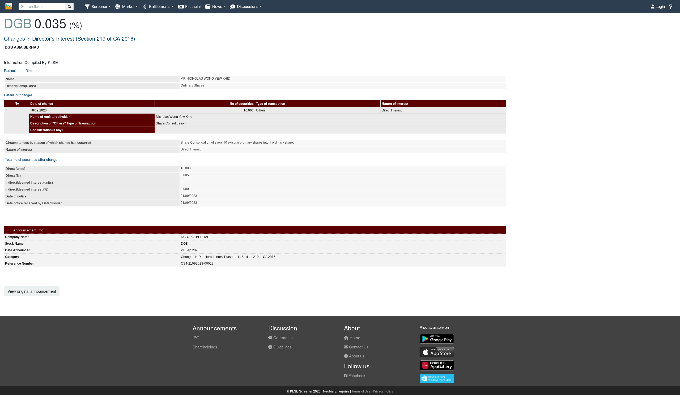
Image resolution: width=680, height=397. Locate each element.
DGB (18, 23)
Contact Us (358, 346)
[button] (97, 6)
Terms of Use (361, 391)
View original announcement (31, 291)
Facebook (356, 375)
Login (659, 6)
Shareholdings (205, 346)
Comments (282, 337)
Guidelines (282, 346)
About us (356, 356)
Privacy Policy (383, 391)
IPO (196, 337)
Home (354, 337)
